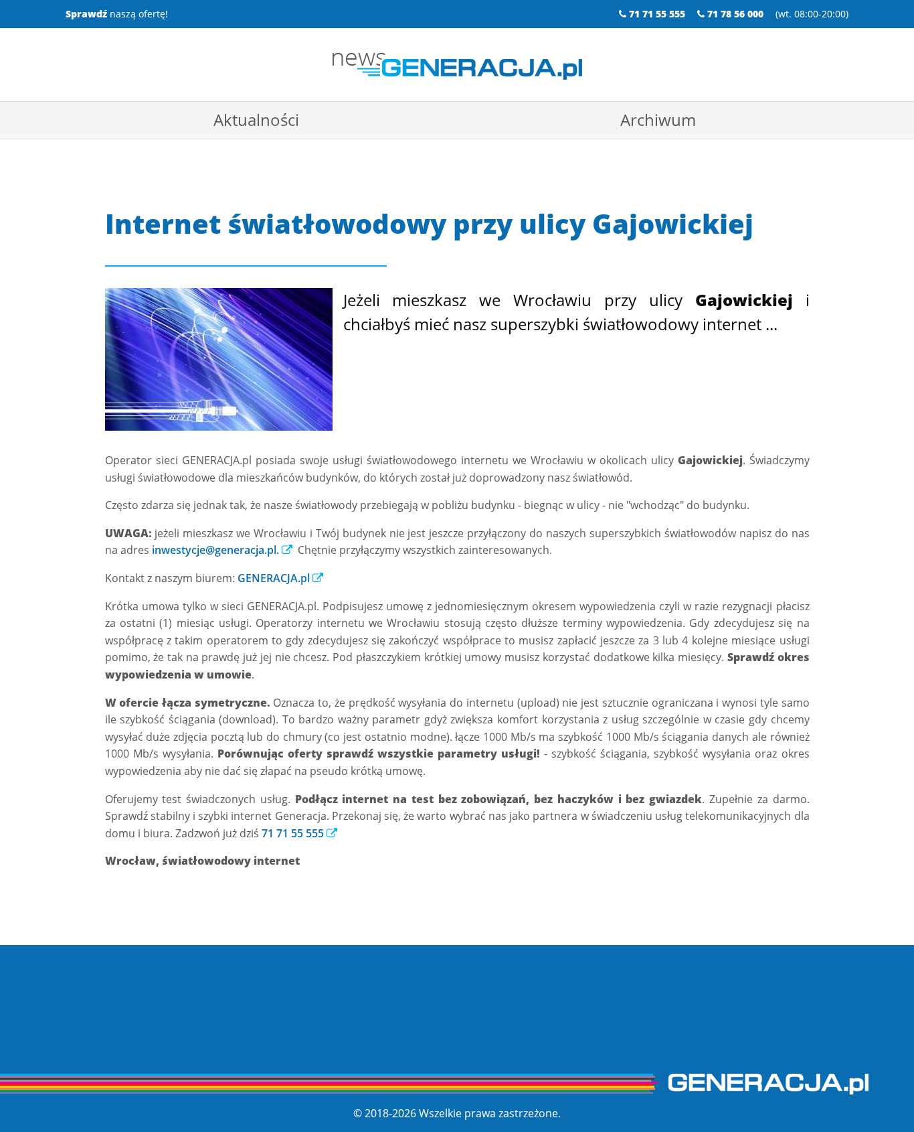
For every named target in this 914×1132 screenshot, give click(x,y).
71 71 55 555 (293, 833)
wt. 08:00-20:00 (812, 13)
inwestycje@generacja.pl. (215, 550)
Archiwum (658, 120)
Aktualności (256, 120)
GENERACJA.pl (274, 578)
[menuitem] (256, 120)
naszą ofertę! (117, 13)
